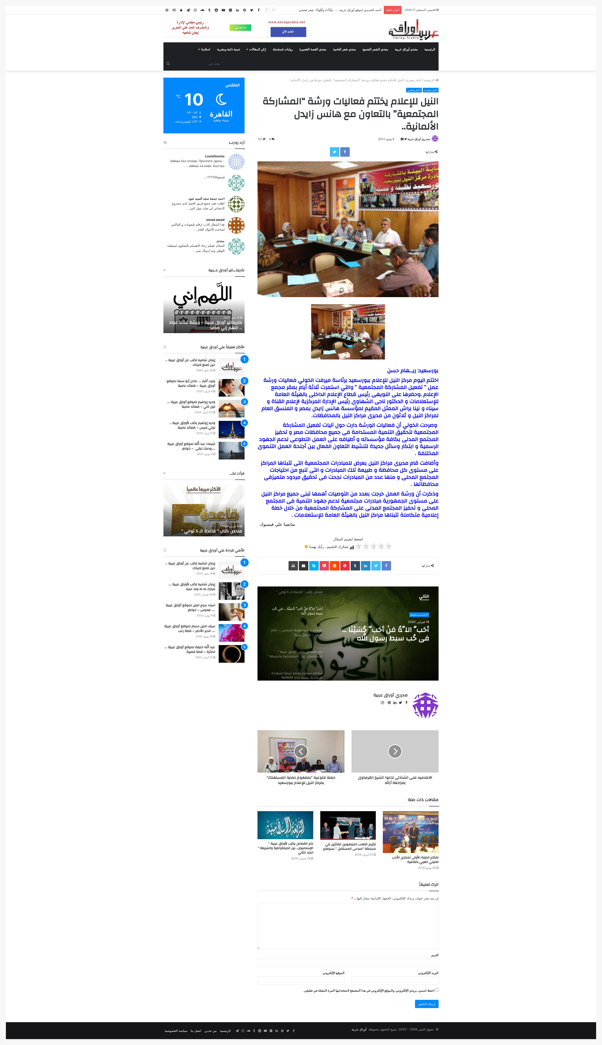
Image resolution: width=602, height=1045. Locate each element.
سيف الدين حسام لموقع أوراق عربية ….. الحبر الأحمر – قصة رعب (189, 628)
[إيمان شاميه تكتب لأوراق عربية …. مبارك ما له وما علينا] (232, 591)
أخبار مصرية (413, 80)
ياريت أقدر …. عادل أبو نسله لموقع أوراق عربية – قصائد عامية (191, 383)
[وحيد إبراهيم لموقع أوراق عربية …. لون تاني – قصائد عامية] (232, 409)
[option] (348, 633)
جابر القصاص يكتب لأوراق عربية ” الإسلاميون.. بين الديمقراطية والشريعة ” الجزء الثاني (285, 848)
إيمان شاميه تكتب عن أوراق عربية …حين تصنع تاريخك (190, 362)
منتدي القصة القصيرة (312, 49)
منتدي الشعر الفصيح (375, 49)
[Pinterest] (345, 565)
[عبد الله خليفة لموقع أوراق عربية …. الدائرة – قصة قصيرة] (232, 654)
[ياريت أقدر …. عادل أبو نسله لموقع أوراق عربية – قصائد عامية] (232, 388)
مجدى (220, 241)
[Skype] (314, 565)
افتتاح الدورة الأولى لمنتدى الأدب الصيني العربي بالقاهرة (415, 859)
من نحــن (211, 1031)
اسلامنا (205, 49)
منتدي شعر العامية (344, 49)
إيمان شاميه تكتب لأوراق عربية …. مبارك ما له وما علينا (192, 586)
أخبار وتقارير (414, 90)
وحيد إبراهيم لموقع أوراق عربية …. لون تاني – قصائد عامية (191, 404)
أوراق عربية (359, 1029)
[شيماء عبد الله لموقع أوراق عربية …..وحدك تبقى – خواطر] (232, 450)
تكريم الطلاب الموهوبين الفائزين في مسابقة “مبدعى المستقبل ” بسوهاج (349, 846)
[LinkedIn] (365, 565)
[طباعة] (293, 565)
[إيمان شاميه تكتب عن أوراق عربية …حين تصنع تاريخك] (232, 367)
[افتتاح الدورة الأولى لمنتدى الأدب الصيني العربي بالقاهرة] (411, 832)
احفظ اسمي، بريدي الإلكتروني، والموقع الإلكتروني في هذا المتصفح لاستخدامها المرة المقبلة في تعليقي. (369, 990)
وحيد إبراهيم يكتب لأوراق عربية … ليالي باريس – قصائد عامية (192, 425)
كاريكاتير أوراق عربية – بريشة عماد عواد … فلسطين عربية (205, 325)
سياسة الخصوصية (176, 1031)
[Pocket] (324, 565)
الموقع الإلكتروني (334, 973)
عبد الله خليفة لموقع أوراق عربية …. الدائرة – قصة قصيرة (189, 649)
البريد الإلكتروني (428, 973)
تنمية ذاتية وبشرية (228, 49)
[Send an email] (402, 139)
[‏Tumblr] (355, 565)
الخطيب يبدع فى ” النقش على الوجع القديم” (208, 528)
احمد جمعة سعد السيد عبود (206, 198)
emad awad (215, 220)
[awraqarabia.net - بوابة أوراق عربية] (413, 29)
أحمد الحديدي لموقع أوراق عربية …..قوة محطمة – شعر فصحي (340, 10)
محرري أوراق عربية (419, 139)
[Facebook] (345, 152)
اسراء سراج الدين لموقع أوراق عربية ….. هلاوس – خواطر (190, 607)
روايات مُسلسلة (283, 49)
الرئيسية (429, 49)
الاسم (435, 955)
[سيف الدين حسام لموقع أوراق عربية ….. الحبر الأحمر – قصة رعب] (232, 633)
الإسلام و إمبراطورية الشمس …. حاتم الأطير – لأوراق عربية (384, 634)
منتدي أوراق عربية (406, 49)
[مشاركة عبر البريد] (303, 565)
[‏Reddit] (334, 565)
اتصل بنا (196, 1031)
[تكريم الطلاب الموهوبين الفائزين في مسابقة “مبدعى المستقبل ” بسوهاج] (348, 825)
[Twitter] (334, 152)
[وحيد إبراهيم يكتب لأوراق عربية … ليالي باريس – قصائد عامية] (232, 430)
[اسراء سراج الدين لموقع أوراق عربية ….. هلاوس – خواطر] (232, 612)
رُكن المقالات (257, 49)
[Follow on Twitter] (405, 139)
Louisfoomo (215, 156)
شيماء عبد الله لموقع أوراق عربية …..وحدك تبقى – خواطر (191, 446)
